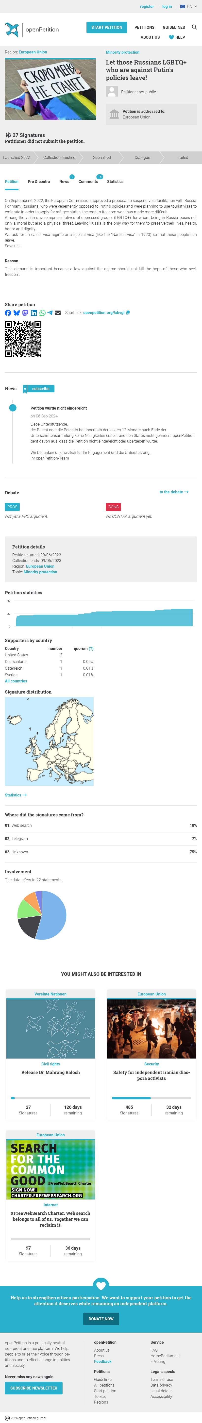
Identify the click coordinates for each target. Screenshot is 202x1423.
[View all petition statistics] (49, 784)
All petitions (104, 1385)
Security (151, 1064)
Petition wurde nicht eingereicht (59, 408)
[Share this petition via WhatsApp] (42, 312)
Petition (11, 181)
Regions (101, 1402)
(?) (91, 648)
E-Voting (158, 1361)
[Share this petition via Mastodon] (25, 312)
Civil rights (50, 1064)
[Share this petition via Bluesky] (17, 312)
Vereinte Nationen (50, 994)
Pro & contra (39, 181)
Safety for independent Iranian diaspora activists (151, 1075)
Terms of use (162, 1379)
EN (188, 6)
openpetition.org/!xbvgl (104, 312)
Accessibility (161, 1396)
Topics (100, 1396)
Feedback (103, 1361)
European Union (33, 52)
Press (99, 1356)
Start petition (106, 27)
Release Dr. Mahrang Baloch (50, 1072)
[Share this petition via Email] (58, 312)
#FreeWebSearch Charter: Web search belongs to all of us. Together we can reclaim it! (50, 1219)
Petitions (145, 27)
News (64, 179)
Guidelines (174, 27)
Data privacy (161, 1385)
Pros (12, 507)
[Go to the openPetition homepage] (32, 30)
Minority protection (122, 52)
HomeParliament (165, 1356)
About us (150, 37)
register (147, 6)
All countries (16, 681)
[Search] (194, 27)
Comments (88, 179)
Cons (113, 507)
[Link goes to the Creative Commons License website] (8, 1417)
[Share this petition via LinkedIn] (34, 312)
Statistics (115, 181)
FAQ (154, 1350)
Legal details (161, 1391)
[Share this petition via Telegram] (50, 312)
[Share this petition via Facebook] (8, 312)
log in (167, 6)
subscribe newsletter (33, 1388)
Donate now (101, 1319)
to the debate (172, 492)
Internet (51, 1205)
